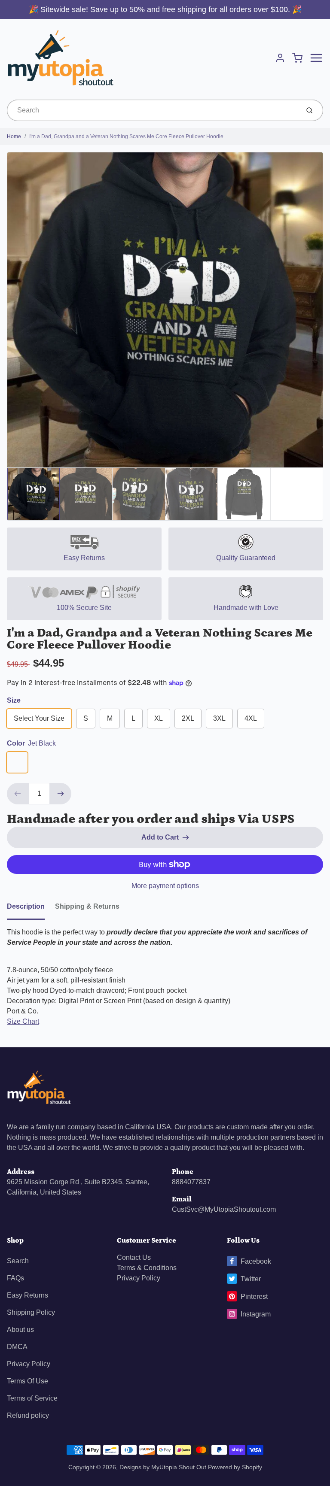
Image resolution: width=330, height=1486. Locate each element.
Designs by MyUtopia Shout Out (162, 1467)
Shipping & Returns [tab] (87, 906)
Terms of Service (32, 1398)
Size (14, 700)
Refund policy (28, 1415)
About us (20, 1329)
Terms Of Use (27, 1381)
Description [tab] (26, 906)
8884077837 (191, 1182)
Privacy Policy (28, 1364)
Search (18, 1261)
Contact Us (134, 1257)
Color (31, 743)
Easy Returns (27, 1295)
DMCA (17, 1346)
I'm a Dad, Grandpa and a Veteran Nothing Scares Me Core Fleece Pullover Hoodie (126, 136)
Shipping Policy (31, 1312)
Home (14, 136)
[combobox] (152, 110)
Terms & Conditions (147, 1267)
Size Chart (23, 1021)
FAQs (15, 1278)
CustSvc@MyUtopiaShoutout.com (224, 1209)
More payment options (165, 885)
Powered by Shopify (235, 1467)
